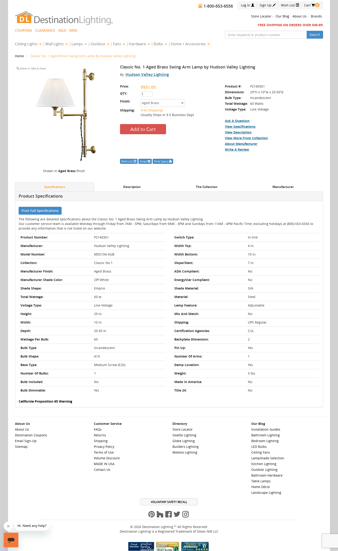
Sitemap (21, 446)
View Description (238, 132)
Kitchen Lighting (263, 464)
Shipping (101, 441)
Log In (246, 5)
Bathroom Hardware (267, 475)
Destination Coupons (31, 435)
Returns (100, 435)
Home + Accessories (189, 43)
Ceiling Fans (260, 452)
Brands (316, 16)
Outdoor (98, 43)
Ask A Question (237, 121)
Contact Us (102, 469)
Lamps (78, 43)
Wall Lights (55, 43)
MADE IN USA (104, 464)
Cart (309, 5)
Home (20, 56)
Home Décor (260, 487)
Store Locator (261, 16)
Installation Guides (265, 429)
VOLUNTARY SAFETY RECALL (169, 502)
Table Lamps (261, 481)
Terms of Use (104, 452)
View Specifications (240, 126)
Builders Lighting (185, 446)
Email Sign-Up (26, 441)
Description (132, 187)
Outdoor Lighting (264, 469)
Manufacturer (283, 187)
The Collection (207, 187)
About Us (299, 16)
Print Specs (161, 161)
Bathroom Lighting (265, 435)
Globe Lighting (183, 441)
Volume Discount (107, 458)
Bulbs (159, 43)
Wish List (288, 5)
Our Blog (282, 16)
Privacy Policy (104, 446)
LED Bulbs (259, 446)
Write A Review (237, 149)
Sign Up (266, 5)
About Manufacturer (241, 144)
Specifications (54, 187)
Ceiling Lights (27, 43)
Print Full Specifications (40, 210)
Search (314, 34)
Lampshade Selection (267, 458)
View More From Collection (246, 138)
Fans (117, 43)
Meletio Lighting (184, 452)
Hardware (138, 43)
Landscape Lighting (266, 492)
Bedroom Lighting (265, 441)
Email (144, 161)
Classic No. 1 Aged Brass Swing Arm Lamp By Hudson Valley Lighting (82, 56)
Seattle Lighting (184, 435)
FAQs (98, 429)
